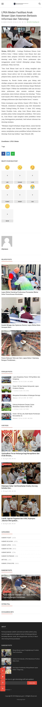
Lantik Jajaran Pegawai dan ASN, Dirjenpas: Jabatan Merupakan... (18, 519)
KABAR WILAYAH (7, 541)
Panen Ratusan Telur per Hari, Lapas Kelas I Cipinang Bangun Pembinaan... (20, 359)
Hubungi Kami (21, 699)
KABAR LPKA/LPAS (7, 22)
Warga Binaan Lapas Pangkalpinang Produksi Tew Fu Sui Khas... (26, 651)
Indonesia (7, 690)
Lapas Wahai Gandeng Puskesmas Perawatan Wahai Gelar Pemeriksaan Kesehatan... (19, 293)
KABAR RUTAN (6, 549)
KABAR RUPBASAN (7, 556)
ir (1, 458)
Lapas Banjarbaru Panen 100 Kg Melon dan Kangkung (26, 378)
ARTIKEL (4, 560)
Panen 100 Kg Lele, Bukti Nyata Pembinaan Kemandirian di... (26, 415)
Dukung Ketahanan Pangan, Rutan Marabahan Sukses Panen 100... (23, 405)
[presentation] (33, 578)
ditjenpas (4, 249)
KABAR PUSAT (6, 538)
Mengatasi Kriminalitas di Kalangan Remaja (26, 395)
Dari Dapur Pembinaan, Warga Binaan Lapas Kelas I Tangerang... (25, 668)
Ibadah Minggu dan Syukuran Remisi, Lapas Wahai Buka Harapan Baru (20, 326)
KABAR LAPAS (6, 545)
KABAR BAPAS (6, 552)
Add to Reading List (33, 22)
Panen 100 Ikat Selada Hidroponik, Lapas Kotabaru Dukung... (26, 387)
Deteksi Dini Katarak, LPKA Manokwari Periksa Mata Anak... (26, 660)
